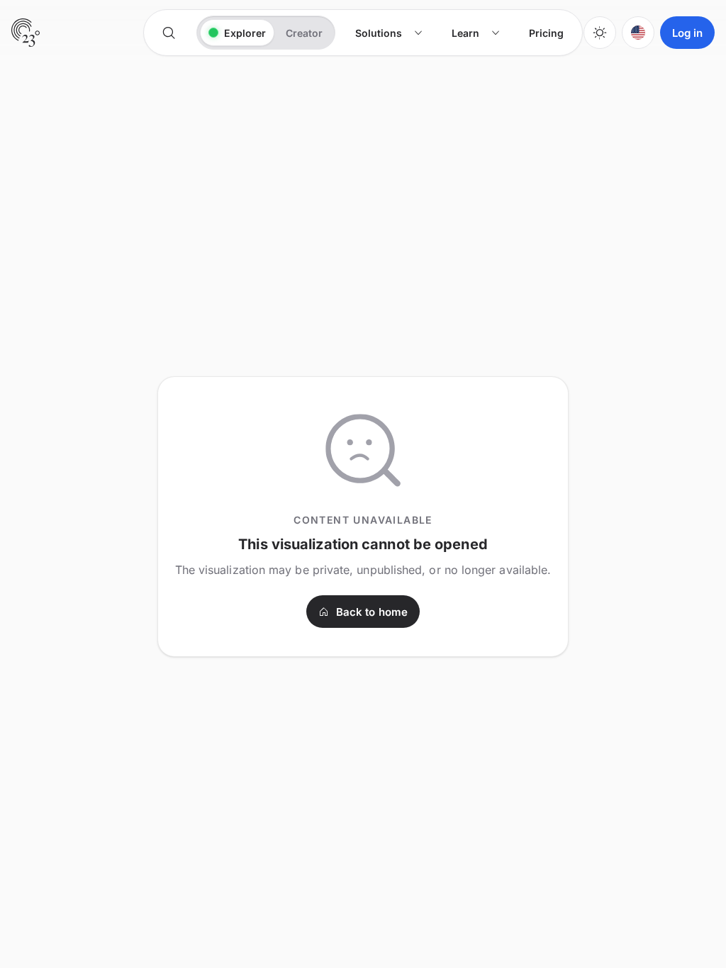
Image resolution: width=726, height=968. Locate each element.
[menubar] (459, 32)
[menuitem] (389, 32)
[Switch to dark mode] (599, 32)
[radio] (237, 32)
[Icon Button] (168, 32)
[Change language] (638, 32)
